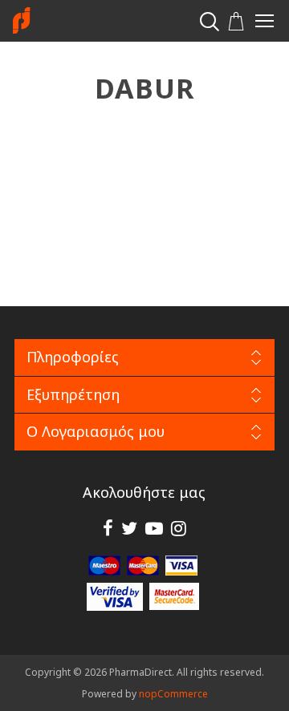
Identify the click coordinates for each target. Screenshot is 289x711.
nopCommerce (173, 694)
